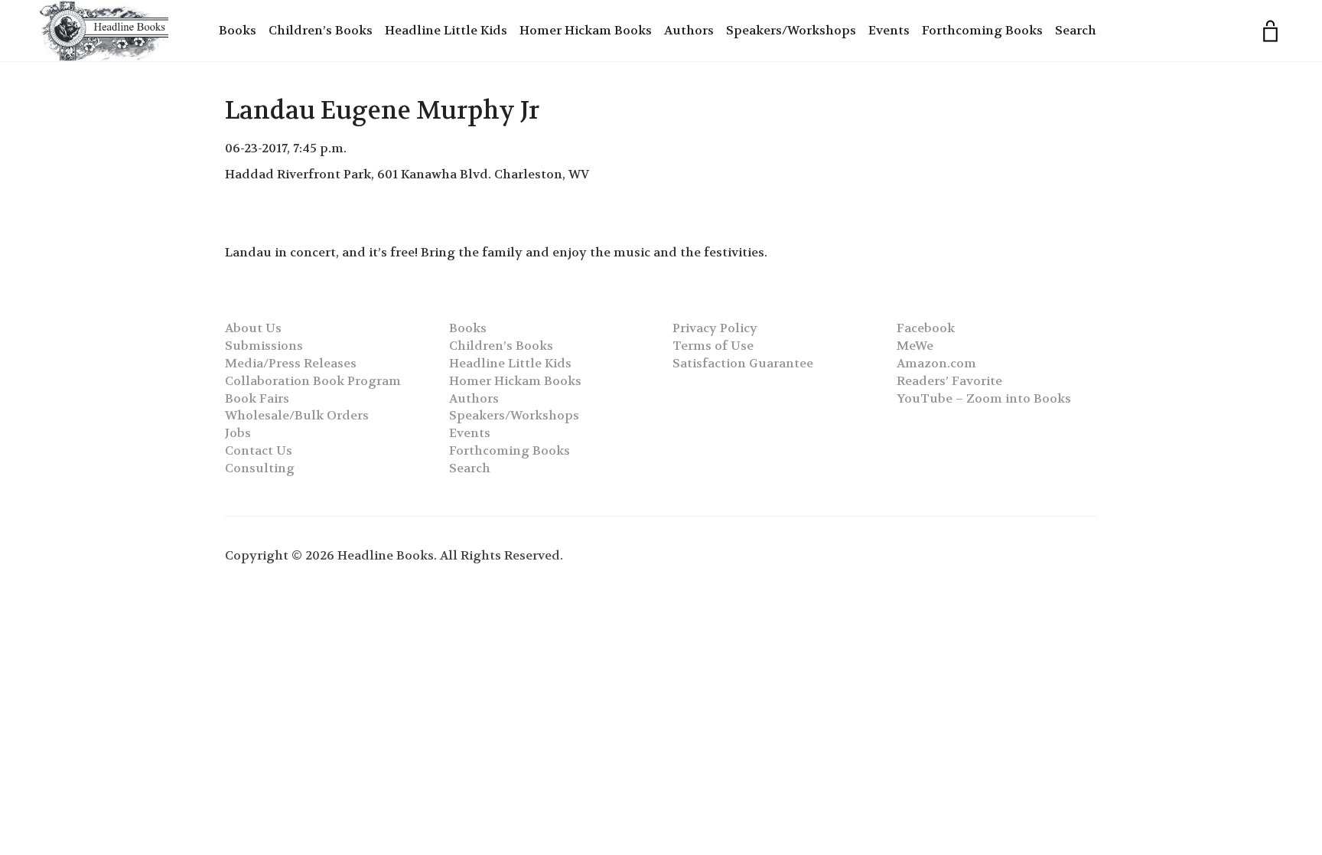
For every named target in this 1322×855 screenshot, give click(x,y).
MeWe (915, 346)
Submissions (264, 346)
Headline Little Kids (446, 30)
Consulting (260, 468)
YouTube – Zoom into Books (984, 398)
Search (1075, 30)
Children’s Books (321, 30)
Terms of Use (713, 346)
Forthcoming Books (982, 30)
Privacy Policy (714, 328)
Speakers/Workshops (791, 30)
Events (889, 30)
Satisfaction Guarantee (742, 363)
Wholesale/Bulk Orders (297, 415)
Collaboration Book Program (313, 381)
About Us (253, 328)
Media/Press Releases (291, 363)
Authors (689, 30)
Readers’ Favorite (949, 381)
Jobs (238, 433)
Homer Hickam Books (585, 30)
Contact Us (258, 450)
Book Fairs (257, 398)
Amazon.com (936, 363)
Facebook (926, 328)
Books (237, 30)
